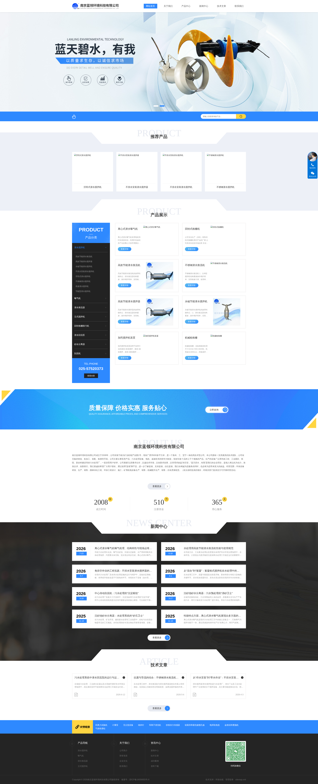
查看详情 (124, 249)
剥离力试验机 (101, 725)
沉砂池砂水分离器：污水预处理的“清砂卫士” (208, 593)
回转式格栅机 (192, 228)
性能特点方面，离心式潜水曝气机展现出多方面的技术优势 (213, 615)
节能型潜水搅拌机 (83, 291)
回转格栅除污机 (81, 326)
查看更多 (157, 486)
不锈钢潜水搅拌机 (181, 187)
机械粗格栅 (191, 337)
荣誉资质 (123, 756)
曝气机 (77, 298)
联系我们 (239, 6)
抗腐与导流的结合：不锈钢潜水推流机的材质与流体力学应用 (98, 677)
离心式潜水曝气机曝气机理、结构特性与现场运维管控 (124, 548)
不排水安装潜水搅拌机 (137, 187)
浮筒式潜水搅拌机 (83, 276)
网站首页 (150, 6)
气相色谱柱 (100, 728)
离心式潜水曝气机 (128, 228)
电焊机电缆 (215, 725)
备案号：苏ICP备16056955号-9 (135, 780)
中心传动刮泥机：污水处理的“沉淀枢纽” (117, 593)
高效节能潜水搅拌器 (84, 261)
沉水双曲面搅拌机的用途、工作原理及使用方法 (216, 677)
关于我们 (168, 6)
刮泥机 (77, 353)
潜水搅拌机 (79, 247)
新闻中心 (203, 6)
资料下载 (155, 766)
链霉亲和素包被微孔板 (195, 725)
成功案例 (155, 761)
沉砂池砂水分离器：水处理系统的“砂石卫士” (119, 615)
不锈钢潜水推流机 (195, 265)
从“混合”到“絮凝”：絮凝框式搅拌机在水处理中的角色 (213, 570)
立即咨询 (214, 410)
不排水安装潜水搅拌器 (92, 187)
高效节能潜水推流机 (84, 256)
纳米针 (141, 725)
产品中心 (185, 6)
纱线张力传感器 (173, 725)
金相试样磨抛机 (231, 725)
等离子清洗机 (155, 725)
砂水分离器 (79, 344)
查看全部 (91, 376)
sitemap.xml (240, 780)
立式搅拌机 (79, 317)
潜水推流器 (79, 307)
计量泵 (115, 725)
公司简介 (123, 750)
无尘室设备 (128, 725)
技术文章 (221, 6)
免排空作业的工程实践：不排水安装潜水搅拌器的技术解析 (124, 570)
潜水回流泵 (79, 335)
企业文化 (123, 761)
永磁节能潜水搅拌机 (84, 266)
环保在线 (219, 780)
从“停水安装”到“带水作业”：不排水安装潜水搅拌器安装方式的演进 (157, 677)
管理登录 (229, 780)
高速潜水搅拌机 (82, 286)
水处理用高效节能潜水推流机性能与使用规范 (208, 548)
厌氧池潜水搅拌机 (225, 187)
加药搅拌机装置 (126, 337)
